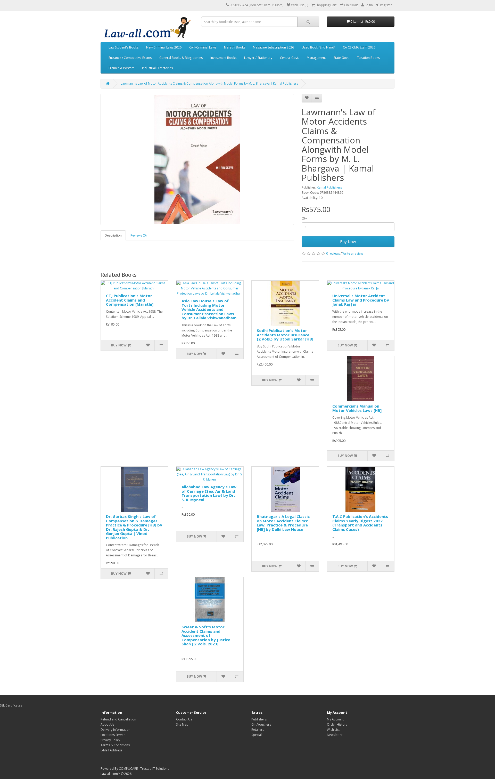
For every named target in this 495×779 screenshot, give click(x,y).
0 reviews (333, 253)
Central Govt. (289, 57)
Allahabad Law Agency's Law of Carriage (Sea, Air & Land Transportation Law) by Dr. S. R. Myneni (209, 493)
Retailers (257, 729)
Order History (337, 724)
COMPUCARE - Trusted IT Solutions (144, 768)
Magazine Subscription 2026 (273, 47)
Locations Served (113, 735)
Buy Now (348, 241)
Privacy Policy (110, 740)
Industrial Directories (157, 68)
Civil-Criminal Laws (202, 47)
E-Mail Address (111, 750)
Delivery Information (115, 729)
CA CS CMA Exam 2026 (359, 47)
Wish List (333, 729)
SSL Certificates (11, 705)
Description (113, 235)
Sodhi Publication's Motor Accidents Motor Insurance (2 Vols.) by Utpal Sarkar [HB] (285, 335)
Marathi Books (234, 47)
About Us (107, 724)
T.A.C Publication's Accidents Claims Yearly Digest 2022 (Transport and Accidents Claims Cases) (360, 523)
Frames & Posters (121, 68)
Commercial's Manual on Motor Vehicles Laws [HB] (357, 408)
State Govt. (341, 57)
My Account (335, 719)
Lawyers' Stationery (258, 57)
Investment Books (223, 57)
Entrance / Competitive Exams (130, 57)
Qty (304, 218)
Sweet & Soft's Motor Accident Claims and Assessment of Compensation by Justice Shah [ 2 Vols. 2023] (206, 635)
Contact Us (184, 719)
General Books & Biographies (181, 57)
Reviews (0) (138, 235)
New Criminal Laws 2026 (164, 47)
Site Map (182, 724)
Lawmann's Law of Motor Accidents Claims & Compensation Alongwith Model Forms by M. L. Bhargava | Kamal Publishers (209, 83)
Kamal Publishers (329, 187)
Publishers (259, 719)
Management (316, 57)
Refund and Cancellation (118, 719)
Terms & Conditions (115, 745)
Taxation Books (368, 57)
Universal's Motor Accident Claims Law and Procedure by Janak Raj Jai (360, 300)
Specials (257, 735)
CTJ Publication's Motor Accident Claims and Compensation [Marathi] (129, 300)
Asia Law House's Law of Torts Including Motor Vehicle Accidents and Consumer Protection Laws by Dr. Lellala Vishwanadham (209, 309)
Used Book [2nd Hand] (318, 47)
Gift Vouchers (261, 724)
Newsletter (335, 735)
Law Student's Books (123, 47)
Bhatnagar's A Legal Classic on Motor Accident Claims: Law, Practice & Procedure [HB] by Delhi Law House (283, 523)
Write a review (352, 253)
